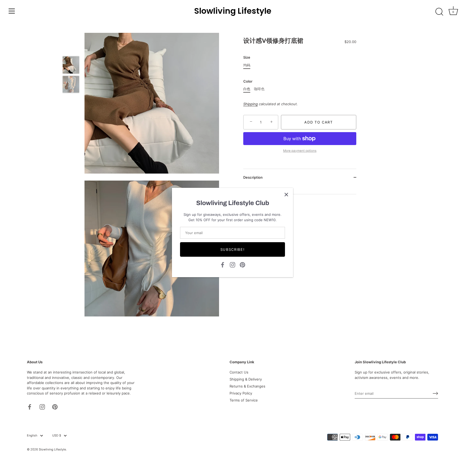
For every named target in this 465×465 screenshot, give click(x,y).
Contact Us (239, 372)
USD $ (56, 435)
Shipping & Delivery (246, 379)
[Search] (439, 12)
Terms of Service (244, 400)
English (32, 435)
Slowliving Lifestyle (232, 11)
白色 (246, 89)
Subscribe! (232, 249)
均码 (246, 65)
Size (246, 57)
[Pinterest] (242, 264)
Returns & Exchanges (247, 386)
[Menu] (12, 11)
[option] (71, 65)
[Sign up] (435, 393)
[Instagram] (232, 264)
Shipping (250, 104)
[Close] (286, 194)
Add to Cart (318, 122)
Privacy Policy (241, 393)
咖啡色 (259, 89)
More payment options (299, 150)
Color (247, 81)
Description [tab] (253, 177)
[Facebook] (222, 264)
